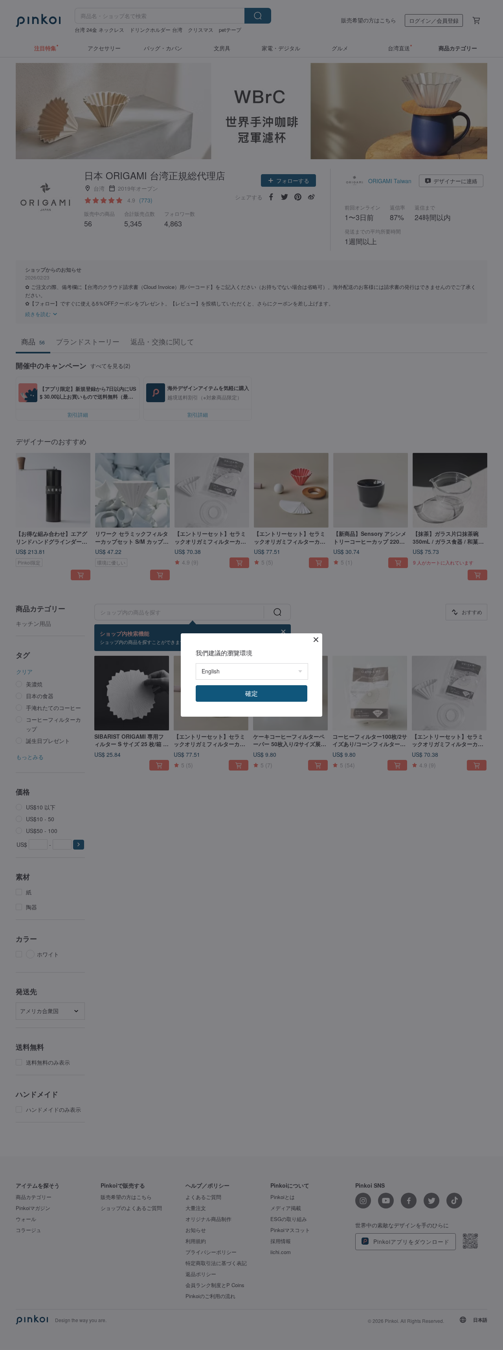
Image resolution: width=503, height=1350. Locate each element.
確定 (251, 693)
